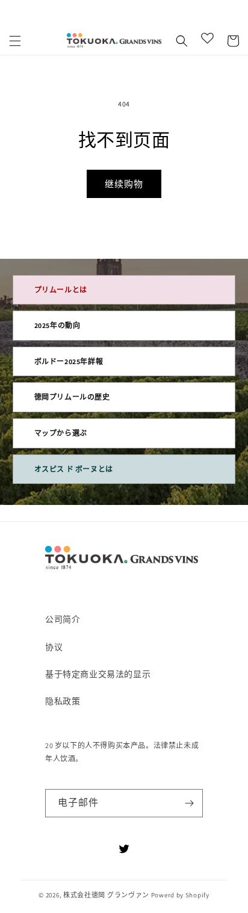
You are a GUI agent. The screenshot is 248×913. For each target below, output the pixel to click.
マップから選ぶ (60, 433)
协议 (54, 647)
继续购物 (124, 184)
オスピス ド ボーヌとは (73, 469)
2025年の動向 (57, 325)
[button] (15, 41)
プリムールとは (60, 289)
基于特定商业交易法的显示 (97, 674)
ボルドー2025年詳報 (69, 361)
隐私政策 (62, 701)
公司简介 (62, 619)
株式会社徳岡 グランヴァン (106, 895)
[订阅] (189, 803)
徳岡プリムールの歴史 (72, 396)
